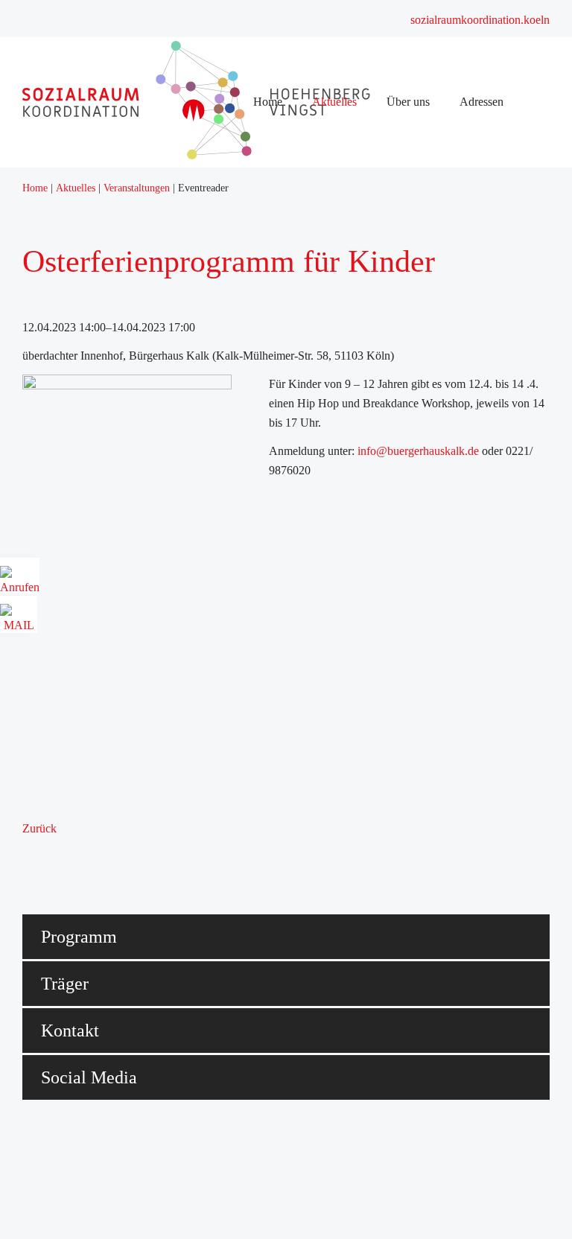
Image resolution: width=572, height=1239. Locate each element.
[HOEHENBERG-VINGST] (212, 155)
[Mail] (18, 620)
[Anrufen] (19, 582)
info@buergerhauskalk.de (418, 451)
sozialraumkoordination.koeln (480, 19)
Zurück (39, 828)
